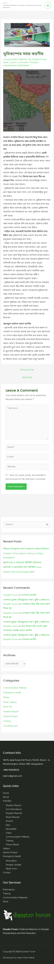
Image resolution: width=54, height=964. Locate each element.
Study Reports (13, 817)
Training (7, 721)
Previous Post (27, 370)
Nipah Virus (11, 868)
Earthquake (23, 65)
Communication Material (15, 59)
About (6, 797)
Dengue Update (13, 865)
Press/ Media (12, 844)
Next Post (27, 377)
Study (5, 901)
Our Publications (14, 809)
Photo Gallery (10, 702)
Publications (9, 889)
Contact (6, 872)
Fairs (8, 825)
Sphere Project (10, 716)
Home (6, 793)
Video (9, 833)
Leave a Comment (19, 62)
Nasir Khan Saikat (26, 957)
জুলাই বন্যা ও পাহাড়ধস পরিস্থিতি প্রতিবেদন (22, 562)
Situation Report (11, 711)
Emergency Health (12, 692)
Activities (7, 801)
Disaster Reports (14, 813)
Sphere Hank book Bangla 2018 (18, 572)
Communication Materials (15, 897)
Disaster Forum (10, 595)
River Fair (7, 707)
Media (6, 697)
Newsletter (11, 829)
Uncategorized (10, 726)
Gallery (6, 848)
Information (11, 861)
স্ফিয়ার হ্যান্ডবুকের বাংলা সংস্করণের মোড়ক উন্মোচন (26, 549)
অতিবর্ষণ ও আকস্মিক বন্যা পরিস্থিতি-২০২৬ (22, 567)
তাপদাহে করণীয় (29, 595)
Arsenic (9, 821)
